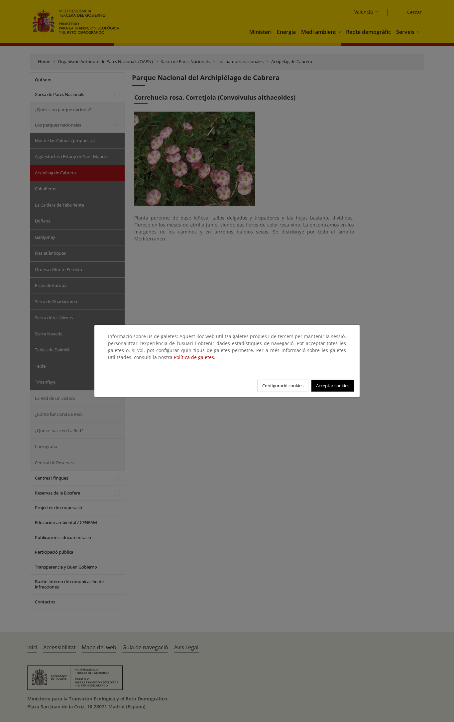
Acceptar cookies (332, 386)
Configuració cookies (282, 386)
